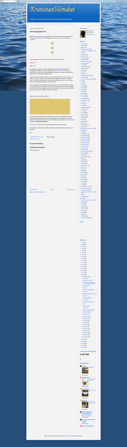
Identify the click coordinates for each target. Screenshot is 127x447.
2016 (82, 262)
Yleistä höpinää (85, 217)
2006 (82, 345)
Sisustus (83, 181)
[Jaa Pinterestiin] (53, 137)
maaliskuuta (86, 332)
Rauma (83, 169)
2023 (82, 248)
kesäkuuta (85, 326)
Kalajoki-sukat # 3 (87, 314)
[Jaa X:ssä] (50, 137)
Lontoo (82, 110)
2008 (82, 341)
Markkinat (83, 114)
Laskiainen (83, 109)
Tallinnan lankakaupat (41, 24)
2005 (82, 347)
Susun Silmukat (85, 389)
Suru (82, 194)
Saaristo (83, 177)
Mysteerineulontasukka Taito (88, 128)
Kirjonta (83, 86)
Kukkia (82, 93)
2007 (82, 343)
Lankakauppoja (85, 107)
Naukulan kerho (86, 377)
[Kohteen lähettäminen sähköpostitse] (47, 137)
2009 (82, 339)
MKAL (82, 123)
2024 (82, 246)
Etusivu (30, 24)
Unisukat (85, 287)
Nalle (82, 132)
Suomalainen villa (85, 186)
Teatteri (83, 203)
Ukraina (83, 210)
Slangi (82, 183)
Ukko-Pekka (84, 209)
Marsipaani (83, 116)
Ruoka (82, 174)
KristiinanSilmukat (52, 10)
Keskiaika (83, 77)
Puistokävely (84, 165)
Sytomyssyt (83, 196)
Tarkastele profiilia (90, 34)
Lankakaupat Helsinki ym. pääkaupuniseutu (61, 24)
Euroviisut (83, 56)
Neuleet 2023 (84, 137)
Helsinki (83, 59)
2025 (82, 244)
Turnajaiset (83, 207)
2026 (82, 242)
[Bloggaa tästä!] (48, 137)
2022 (82, 250)
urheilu (82, 214)
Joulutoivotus (86, 299)
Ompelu (83, 160)
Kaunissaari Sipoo (85, 75)
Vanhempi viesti (70, 189)
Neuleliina (83, 149)
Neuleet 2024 (84, 139)
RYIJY (84, 304)
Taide (82, 198)
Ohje (82, 158)
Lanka (82, 105)
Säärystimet (85, 278)
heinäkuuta (85, 324)
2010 (82, 275)
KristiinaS (90, 31)
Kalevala (83, 73)
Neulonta (37, 138)
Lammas (83, 103)
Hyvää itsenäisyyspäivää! (88, 310)
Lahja (82, 102)
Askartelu (83, 45)
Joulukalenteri (84, 66)
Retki (82, 170)
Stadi (82, 184)
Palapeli (83, 163)
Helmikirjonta (84, 58)
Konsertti (83, 89)
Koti (82, 91)
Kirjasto (83, 82)
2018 (82, 258)
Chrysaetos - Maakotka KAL (87, 50)
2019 (82, 256)
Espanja (83, 54)
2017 (82, 260)
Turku (82, 205)
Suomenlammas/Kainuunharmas (89, 191)
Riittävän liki (91, 367)
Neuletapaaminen (85, 151)
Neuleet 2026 (84, 142)
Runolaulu (83, 172)
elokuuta (85, 322)
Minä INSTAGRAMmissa (88, 426)
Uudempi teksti (33, 189)
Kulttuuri (83, 95)
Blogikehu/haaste (85, 49)
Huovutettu (83, 63)
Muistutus (85, 295)
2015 (82, 264)
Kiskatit (84, 366)
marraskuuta (86, 316)
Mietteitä (83, 121)
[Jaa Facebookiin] (52, 137)
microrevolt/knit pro (60, 70)
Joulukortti (83, 68)
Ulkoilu (82, 212)
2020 (82, 254)
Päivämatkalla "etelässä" (88, 301)
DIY (82, 52)
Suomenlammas (85, 190)
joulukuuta (85, 276)
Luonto (82, 112)
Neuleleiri (83, 147)
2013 (82, 268)
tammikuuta (85, 336)
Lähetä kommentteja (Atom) (39, 192)
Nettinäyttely (34, 124)
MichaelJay (68, 436)
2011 (82, 272)
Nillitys (82, 154)
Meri (82, 119)
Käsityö (83, 96)
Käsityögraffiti (84, 98)
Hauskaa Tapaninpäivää (88, 289)
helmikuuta (85, 334)
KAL (82, 72)
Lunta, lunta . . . (86, 308)
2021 (82, 252)
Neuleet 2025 (84, 140)
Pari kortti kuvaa (86, 285)
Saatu (82, 179)
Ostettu (82, 162)
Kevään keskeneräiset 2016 (87, 79)
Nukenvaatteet (84, 156)
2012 (82, 270)
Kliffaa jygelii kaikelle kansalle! (90, 293)
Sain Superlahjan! (87, 312)
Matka (82, 117)
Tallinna (83, 202)
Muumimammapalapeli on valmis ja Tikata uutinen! (89, 283)
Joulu (82, 65)
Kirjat (82, 84)
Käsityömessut (84, 100)
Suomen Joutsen (85, 188)
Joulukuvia (85, 291)
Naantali (83, 130)
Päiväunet (84, 422)
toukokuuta (85, 328)
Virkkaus (83, 216)
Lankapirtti (84, 400)
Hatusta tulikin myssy (87, 280)
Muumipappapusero (87, 297)
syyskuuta (85, 320)
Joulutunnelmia (86, 306)
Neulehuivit (84, 146)
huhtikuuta (85, 330)
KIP (82, 80)
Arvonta (83, 43)
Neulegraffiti (84, 144)
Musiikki (83, 126)
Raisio (82, 167)
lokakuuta (85, 318)
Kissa (82, 87)
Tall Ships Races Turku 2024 (88, 200)
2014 (82, 266)
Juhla (82, 70)
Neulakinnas (84, 133)
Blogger (81, 436)
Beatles (83, 47)
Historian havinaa (85, 61)
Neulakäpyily (84, 135)
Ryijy (82, 176)
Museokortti (84, 125)
